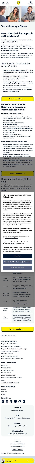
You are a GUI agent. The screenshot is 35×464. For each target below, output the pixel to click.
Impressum (13, 243)
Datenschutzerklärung (11, 238)
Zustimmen (17, 256)
